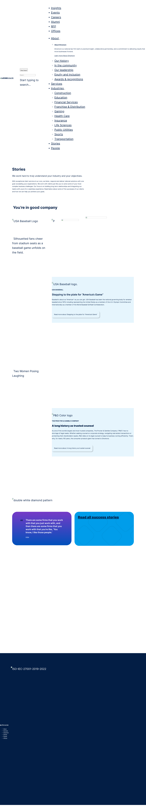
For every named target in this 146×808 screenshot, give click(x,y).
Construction (62, 93)
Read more (75, 314)
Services (56, 83)
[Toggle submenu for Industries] (64, 89)
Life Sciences (63, 125)
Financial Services (66, 102)
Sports (58, 134)
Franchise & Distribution (69, 106)
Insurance (60, 120)
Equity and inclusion (67, 74)
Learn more (64, 56)
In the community (65, 65)
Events (55, 12)
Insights (56, 8)
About (55, 38)
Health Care (62, 116)
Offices (55, 31)
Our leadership (63, 70)
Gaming (59, 111)
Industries (57, 88)
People (55, 148)
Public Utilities (63, 129)
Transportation (63, 139)
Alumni (55, 21)
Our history (61, 60)
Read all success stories (98, 517)
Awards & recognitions (68, 79)
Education (60, 97)
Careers (56, 17)
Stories (55, 143)
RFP (53, 26)
